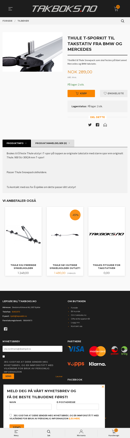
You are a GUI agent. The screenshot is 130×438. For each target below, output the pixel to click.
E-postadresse (66, 402)
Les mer (59, 376)
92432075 (16, 311)
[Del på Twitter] (90, 125)
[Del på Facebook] (97, 125)
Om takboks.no (78, 315)
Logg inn (75, 322)
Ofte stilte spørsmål (80, 318)
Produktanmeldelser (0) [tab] (51, 143)
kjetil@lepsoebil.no (18, 316)
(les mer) (74, 418)
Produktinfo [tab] (15, 143)
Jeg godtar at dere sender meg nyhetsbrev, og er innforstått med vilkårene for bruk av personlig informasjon (28, 366)
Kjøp (83, 93)
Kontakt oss (76, 326)
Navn (12, 402)
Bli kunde (75, 311)
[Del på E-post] (105, 125)
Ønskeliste (115, 93)
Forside (74, 307)
